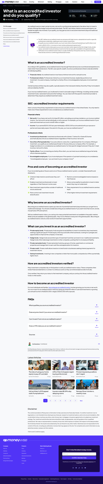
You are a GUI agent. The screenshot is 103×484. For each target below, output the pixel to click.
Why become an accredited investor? (11, 35)
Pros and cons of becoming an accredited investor (14, 33)
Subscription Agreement (89, 461)
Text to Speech (64, 478)
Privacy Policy (79, 462)
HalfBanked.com (43, 453)
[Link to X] (82, 467)
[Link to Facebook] (76, 467)
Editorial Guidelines (7, 455)
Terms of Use (80, 461)
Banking (50, 1)
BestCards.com (43, 451)
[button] (97, 305)
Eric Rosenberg (9, 19)
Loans (66, 1)
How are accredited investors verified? (11, 39)
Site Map (69, 478)
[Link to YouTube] (85, 467)
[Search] (91, 1)
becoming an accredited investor (59, 287)
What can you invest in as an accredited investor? (13, 37)
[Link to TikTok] (79, 467)
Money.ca (42, 448)
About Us (5, 448)
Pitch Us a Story (6, 458)
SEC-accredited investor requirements (11, 30)
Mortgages (58, 1)
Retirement (41, 1)
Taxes (82, 1)
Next (81, 400)
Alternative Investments (26, 455)
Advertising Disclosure (54, 478)
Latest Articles (6, 46)
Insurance (74, 1)
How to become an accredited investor (11, 41)
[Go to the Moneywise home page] (10, 2)
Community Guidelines (77, 478)
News (25, 1)
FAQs (4, 43)
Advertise (5, 451)
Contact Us (5, 453)
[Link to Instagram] (73, 467)
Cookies (29, 478)
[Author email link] (99, 344)
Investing (31, 1)
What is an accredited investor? (10, 28)
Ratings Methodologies (8, 460)
